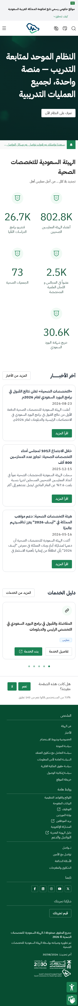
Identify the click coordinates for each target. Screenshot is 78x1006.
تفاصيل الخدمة (58, 651)
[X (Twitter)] (68, 888)
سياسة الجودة (63, 746)
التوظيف (66, 809)
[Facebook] (34, 888)
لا (12, 686)
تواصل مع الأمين (62, 854)
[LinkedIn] (43, 888)
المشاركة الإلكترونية (61, 827)
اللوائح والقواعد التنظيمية (58, 797)
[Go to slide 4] (34, 666)
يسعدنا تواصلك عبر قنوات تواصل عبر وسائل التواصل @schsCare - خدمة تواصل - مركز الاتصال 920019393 (33, 144)
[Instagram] (51, 888)
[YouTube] (59, 888)
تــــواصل (66, 847)
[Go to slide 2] (44, 666)
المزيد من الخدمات (18, 592)
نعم (24, 686)
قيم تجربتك (60, 913)
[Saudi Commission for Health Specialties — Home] (33, 28)
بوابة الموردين (63, 815)
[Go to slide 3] (39, 666)
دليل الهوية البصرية (60, 832)
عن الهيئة (66, 726)
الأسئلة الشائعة (63, 861)
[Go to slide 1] (49, 666)
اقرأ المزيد (62, 433)
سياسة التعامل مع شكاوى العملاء (53, 753)
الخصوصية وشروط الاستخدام (55, 739)
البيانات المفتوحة (62, 803)
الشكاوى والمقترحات (60, 868)
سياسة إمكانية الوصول (59, 773)
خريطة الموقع (63, 779)
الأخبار (68, 733)
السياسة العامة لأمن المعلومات (54, 759)
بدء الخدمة (31, 651)
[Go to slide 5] (29, 666)
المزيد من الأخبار (16, 375)
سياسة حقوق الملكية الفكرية (56, 766)
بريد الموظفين (63, 821)
